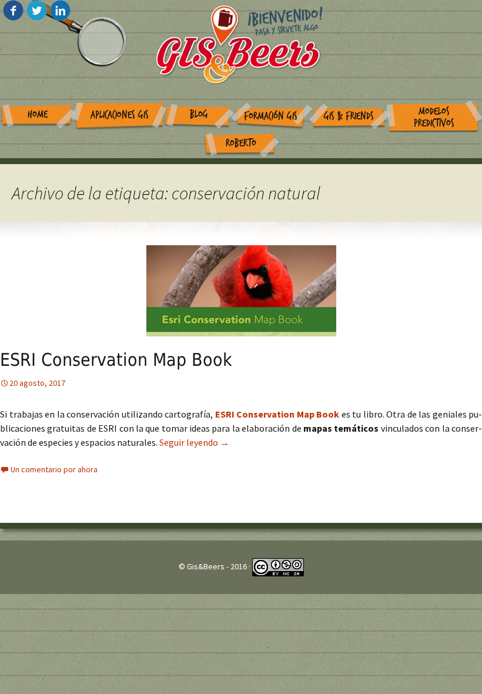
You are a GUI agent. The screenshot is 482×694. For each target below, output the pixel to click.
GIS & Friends (349, 116)
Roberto (241, 143)
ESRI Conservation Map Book (116, 359)
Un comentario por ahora (54, 469)
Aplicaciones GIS (120, 115)
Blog (199, 114)
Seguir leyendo (194, 442)
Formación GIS (270, 116)
